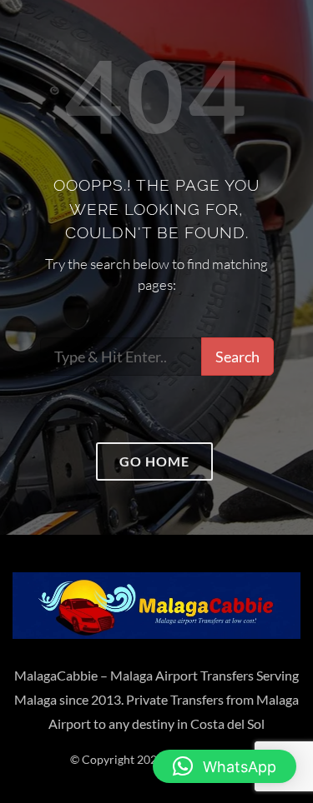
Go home (154, 461)
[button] (224, 766)
